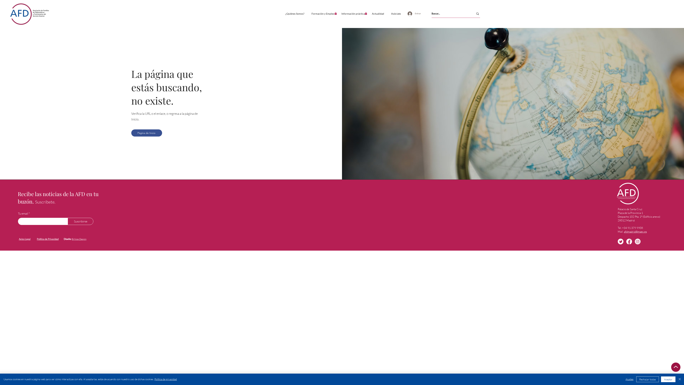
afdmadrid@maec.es (635, 231)
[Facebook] (629, 241)
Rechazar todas (647, 379)
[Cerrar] (680, 379)
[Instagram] (638, 241)
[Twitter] (620, 241)
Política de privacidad (165, 379)
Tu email (23, 213)
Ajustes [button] (629, 379)
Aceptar (668, 379)
